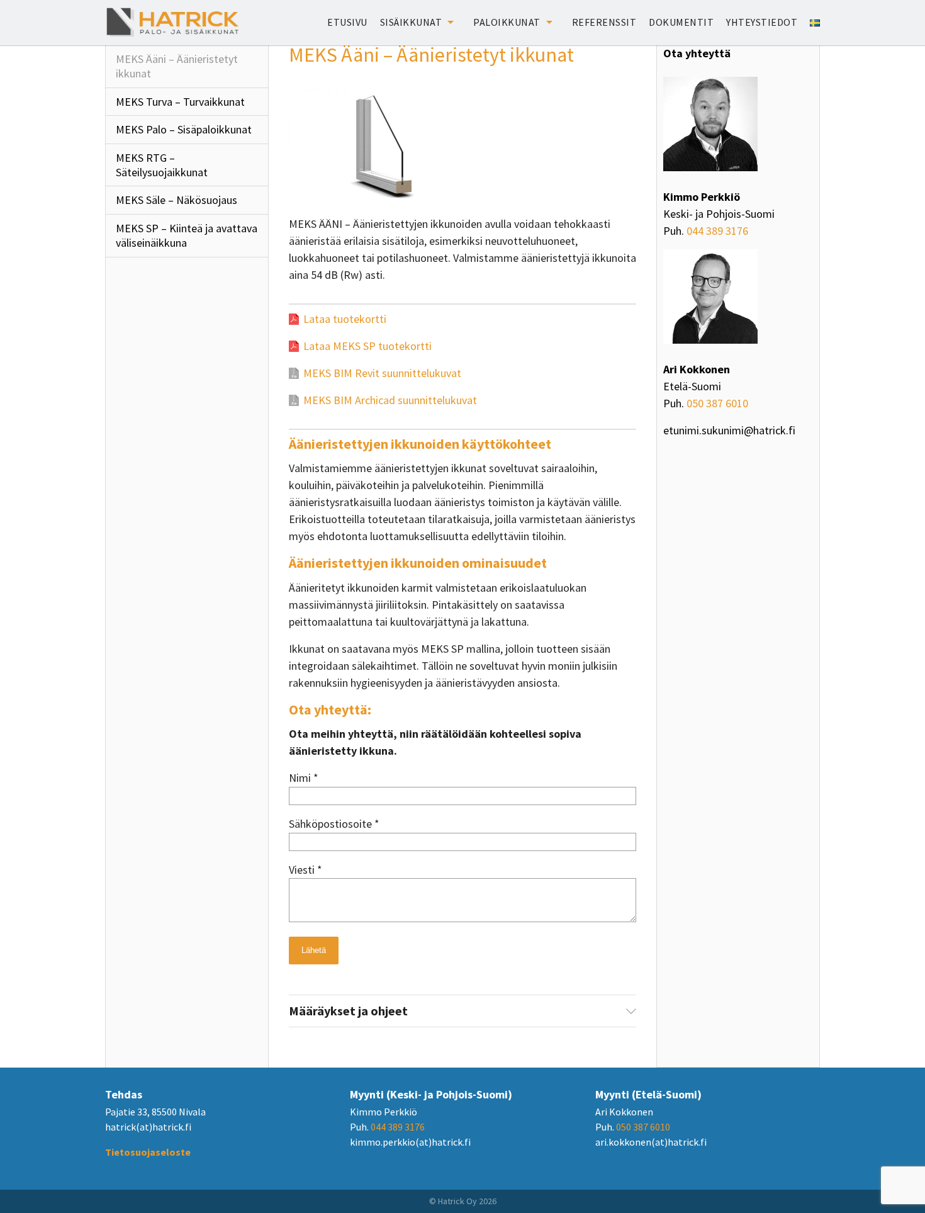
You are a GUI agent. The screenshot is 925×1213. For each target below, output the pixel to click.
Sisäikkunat (411, 22)
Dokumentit (681, 22)
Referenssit (604, 22)
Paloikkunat (507, 22)
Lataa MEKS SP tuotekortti (367, 346)
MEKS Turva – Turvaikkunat (180, 101)
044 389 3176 (717, 230)
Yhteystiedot (761, 22)
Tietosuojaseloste (148, 1152)
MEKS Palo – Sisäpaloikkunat (184, 129)
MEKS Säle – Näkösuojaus (176, 200)
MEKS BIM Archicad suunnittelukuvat (390, 400)
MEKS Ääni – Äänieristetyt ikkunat (177, 66)
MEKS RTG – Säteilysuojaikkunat (162, 164)
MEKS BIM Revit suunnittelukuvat (382, 373)
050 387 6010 (717, 403)
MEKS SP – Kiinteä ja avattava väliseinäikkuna (186, 235)
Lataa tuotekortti (344, 319)
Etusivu (347, 22)
